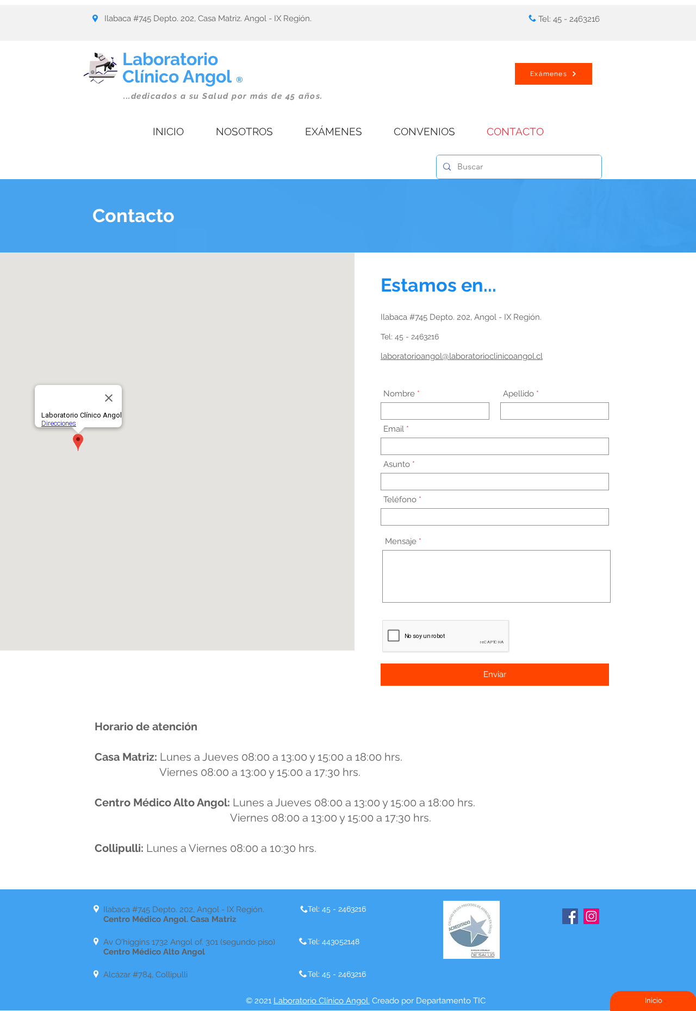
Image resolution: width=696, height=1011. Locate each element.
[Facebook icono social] (570, 916)
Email (393, 429)
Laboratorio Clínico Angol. (322, 1001)
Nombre (399, 394)
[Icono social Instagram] (591, 916)
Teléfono (400, 500)
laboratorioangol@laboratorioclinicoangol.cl (462, 356)
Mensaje (401, 542)
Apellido (518, 394)
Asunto (396, 464)
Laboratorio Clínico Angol (182, 67)
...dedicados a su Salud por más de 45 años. (223, 96)
